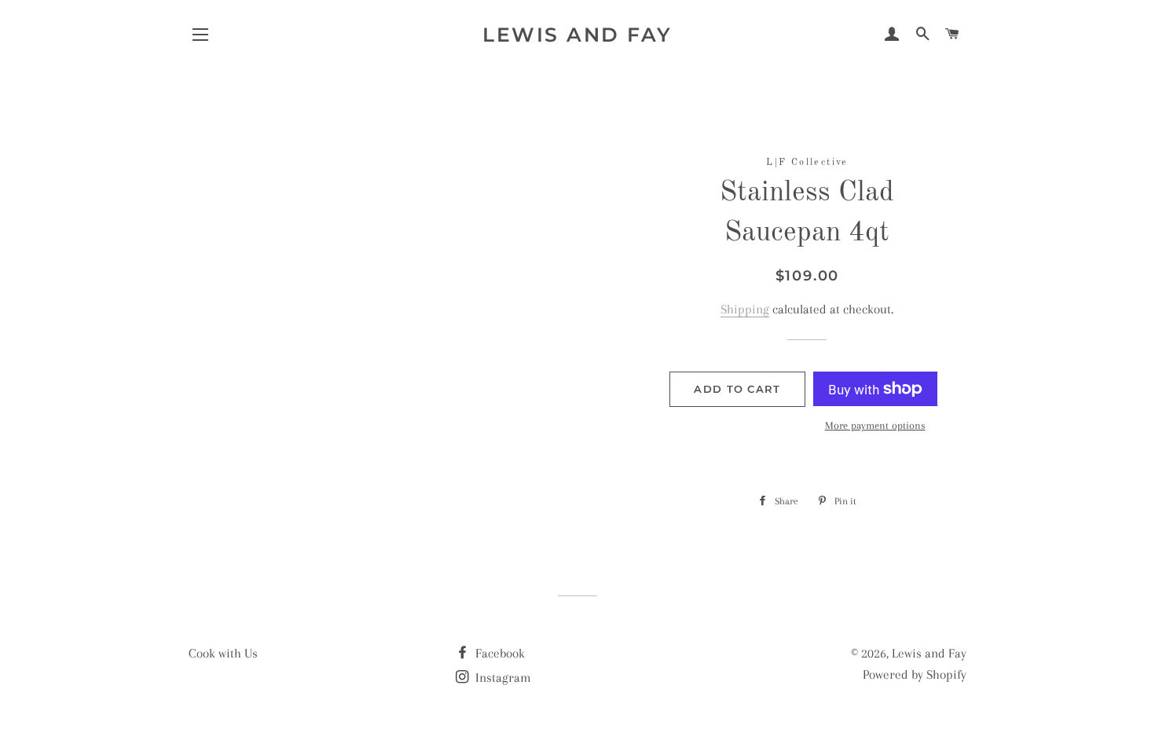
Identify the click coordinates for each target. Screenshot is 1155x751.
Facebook (498, 653)
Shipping (744, 309)
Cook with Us (223, 653)
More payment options (875, 425)
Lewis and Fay (577, 34)
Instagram (501, 677)
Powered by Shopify (914, 674)
